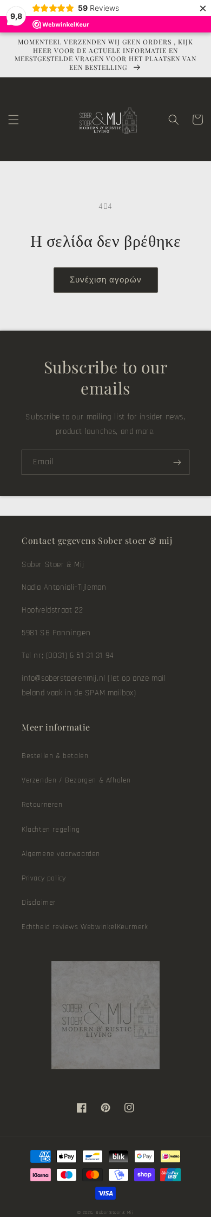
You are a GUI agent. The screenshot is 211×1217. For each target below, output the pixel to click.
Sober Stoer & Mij (115, 1212)
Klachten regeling (51, 829)
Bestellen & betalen (55, 756)
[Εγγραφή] (177, 462)
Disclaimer (39, 902)
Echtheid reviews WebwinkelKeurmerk (85, 927)
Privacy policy (43, 878)
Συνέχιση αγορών (106, 280)
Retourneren (42, 805)
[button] (13, 119)
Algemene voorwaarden (61, 854)
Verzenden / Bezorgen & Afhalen (76, 780)
